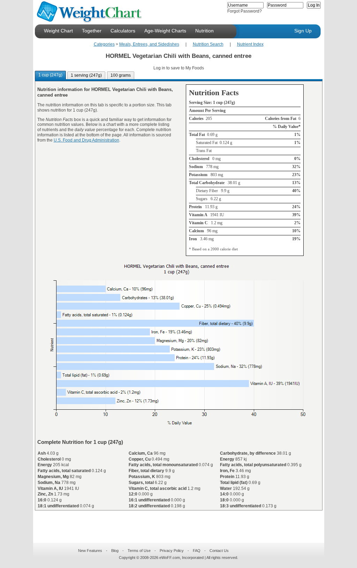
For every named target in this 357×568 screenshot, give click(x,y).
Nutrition (204, 30)
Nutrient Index (250, 44)
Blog (115, 550)
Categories (104, 44)
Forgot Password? (244, 11)
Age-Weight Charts (165, 30)
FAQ (196, 550)
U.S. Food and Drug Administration (86, 140)
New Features (90, 550)
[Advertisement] (173, 522)
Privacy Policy (172, 550)
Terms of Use (139, 550)
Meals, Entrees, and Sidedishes (149, 44)
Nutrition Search (208, 44)
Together (91, 30)
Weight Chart (58, 30)
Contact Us (219, 550)
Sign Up (303, 30)
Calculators (123, 30)
